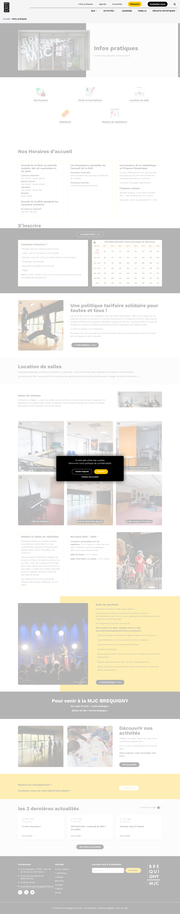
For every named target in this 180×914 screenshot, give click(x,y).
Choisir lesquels (82, 472)
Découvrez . (90, 463)
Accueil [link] (6, 19)
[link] (6, 7)
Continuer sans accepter (90, 477)
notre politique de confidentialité (95, 463)
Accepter (101, 472)
